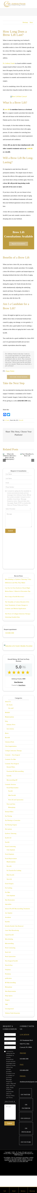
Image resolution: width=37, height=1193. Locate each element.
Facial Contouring (10, 846)
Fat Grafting (8, 888)
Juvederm (8, 917)
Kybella (9, 775)
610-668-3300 (9, 633)
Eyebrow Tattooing (10, 833)
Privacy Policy (8, 1153)
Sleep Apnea (8, 995)
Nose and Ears (11, 804)
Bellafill (7, 712)
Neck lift (9, 879)
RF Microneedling (10, 982)
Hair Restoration (10, 900)
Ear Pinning (8, 816)
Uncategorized (9, 1008)
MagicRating (21, 685)
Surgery (7, 1000)
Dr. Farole (6, 420)
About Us (8, 701)
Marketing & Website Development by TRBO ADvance (23, 1154)
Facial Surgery (9, 883)
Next (31, 22)
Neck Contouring (10, 948)
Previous (25, 22)
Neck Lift (8, 952)
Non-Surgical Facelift (11, 961)
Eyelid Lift (8, 838)
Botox (7, 733)
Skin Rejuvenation (10, 991)
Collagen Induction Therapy (13, 750)
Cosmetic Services (10, 784)
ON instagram (26, 1130)
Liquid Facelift (9, 935)
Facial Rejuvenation (12, 787)
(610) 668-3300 (23, 1161)
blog (6, 721)
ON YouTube (26, 1142)
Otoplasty (8, 969)
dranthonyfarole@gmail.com (28, 1082)
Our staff (10, 708)
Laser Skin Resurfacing (12, 930)
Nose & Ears (9, 965)
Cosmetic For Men (10, 759)
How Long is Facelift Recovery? (14, 596)
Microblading (9, 939)
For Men (7, 892)
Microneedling (9, 943)
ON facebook (26, 1106)
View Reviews (18, 682)
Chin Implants (11, 850)
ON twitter (25, 1094)
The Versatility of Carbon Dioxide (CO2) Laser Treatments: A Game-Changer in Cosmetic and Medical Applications (17, 605)
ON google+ (26, 1118)
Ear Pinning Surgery (11, 825)
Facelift (10, 791)
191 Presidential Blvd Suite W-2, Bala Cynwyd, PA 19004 (26, 1043)
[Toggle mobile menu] (33, 4)
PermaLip (8, 974)
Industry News (11, 724)
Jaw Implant (8, 913)
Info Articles (10, 729)
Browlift (21, 420)
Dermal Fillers (11, 767)
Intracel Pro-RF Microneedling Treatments (17, 908)
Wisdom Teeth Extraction (12, 1013)
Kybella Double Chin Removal (14, 926)
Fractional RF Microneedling (15, 771)
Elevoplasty (8, 829)
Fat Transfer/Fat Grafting (14, 870)
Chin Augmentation (11, 746)
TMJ (6, 1004)
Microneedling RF (12, 780)
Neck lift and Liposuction (15, 799)
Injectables (8, 904)
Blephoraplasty (11, 862)
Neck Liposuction (10, 956)
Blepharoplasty (9, 717)
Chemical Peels (9, 742)
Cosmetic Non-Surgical (12, 763)
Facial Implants (9, 854)
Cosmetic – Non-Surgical (12, 755)
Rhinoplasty (11, 807)
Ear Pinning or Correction (12, 820)
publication (8, 978)
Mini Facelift (12, 795)
